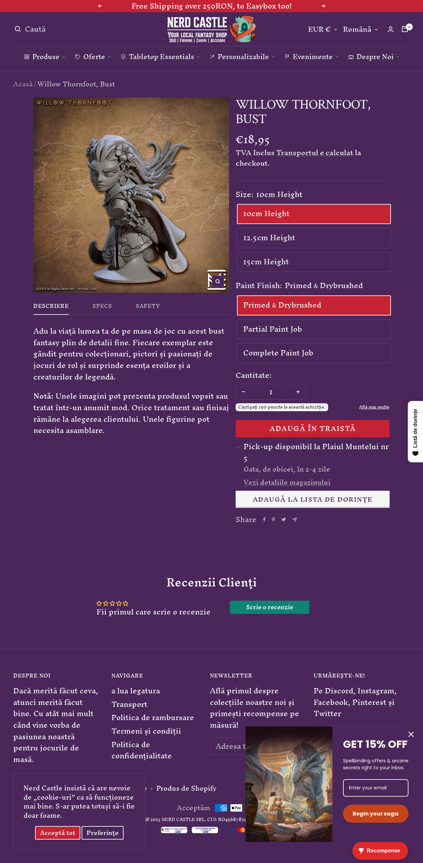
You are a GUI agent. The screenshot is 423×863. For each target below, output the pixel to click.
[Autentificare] (391, 29)
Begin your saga (376, 813)
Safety (148, 307)
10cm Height (266, 213)
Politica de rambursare (152, 717)
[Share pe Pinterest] (273, 519)
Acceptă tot (57, 833)
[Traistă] (405, 29)
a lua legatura (135, 691)
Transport (129, 704)
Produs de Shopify (186, 788)
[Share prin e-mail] (294, 519)
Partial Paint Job (272, 329)
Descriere (51, 307)
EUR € (319, 29)
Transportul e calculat (314, 153)
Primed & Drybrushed (282, 305)
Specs (102, 307)
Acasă (23, 84)
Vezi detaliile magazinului (287, 482)
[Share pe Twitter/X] (284, 519)
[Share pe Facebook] (264, 519)
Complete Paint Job (278, 352)
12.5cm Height (269, 237)
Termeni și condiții (146, 731)
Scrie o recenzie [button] (269, 607)
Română (357, 29)
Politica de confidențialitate (141, 750)
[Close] (411, 734)
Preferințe (103, 833)
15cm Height (266, 261)
